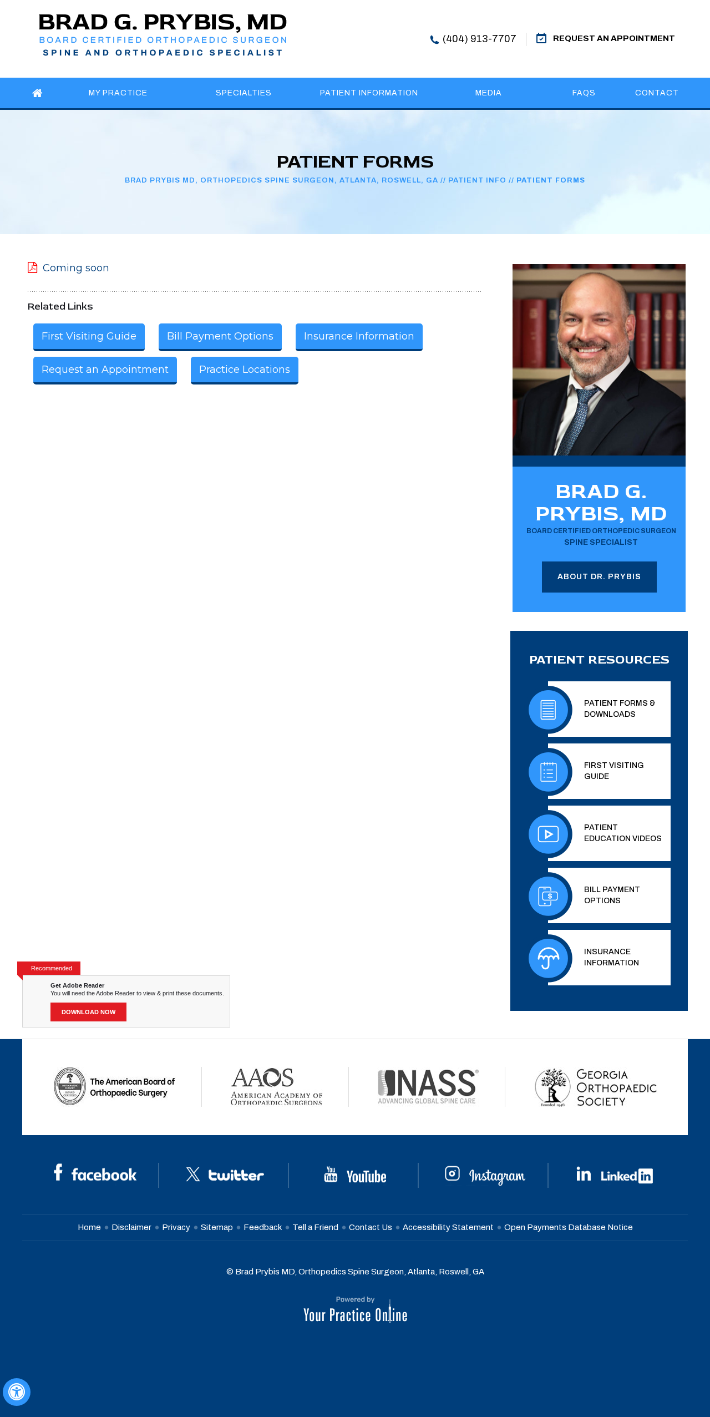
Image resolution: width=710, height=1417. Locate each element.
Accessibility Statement (448, 1227)
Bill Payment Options (220, 336)
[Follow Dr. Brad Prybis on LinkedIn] (614, 1174)
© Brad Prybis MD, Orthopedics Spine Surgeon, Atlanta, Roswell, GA (355, 1271)
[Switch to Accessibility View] (17, 1392)
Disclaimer (131, 1227)
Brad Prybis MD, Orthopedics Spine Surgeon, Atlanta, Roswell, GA (281, 180)
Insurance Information (359, 336)
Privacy (176, 1227)
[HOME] (38, 93)
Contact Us (370, 1227)
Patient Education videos (623, 833)
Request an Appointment (105, 369)
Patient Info (477, 180)
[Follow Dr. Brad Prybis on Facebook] (95, 1174)
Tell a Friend (315, 1227)
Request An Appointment (614, 38)
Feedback (263, 1227)
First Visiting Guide (89, 336)
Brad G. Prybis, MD (601, 512)
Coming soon (76, 268)
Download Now (88, 1012)
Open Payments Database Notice (568, 1227)
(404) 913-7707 (479, 38)
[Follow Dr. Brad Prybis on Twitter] (225, 1174)
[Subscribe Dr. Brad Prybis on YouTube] (355, 1174)
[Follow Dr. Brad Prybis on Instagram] (484, 1174)
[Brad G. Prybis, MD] (163, 34)
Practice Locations (244, 369)
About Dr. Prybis (599, 577)
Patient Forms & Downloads (619, 708)
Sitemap (217, 1227)
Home (89, 1227)
